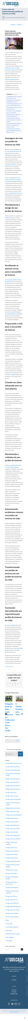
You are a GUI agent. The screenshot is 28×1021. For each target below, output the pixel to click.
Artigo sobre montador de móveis (13, 774)
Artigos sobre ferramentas (13, 839)
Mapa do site (14, 993)
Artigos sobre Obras (11, 873)
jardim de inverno (12, 164)
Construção (9, 923)
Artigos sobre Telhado (12, 913)
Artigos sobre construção (13, 808)
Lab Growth (16, 1012)
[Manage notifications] (24, 1018)
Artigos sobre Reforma (12, 903)
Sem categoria (10, 937)
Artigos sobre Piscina (12, 899)
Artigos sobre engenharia (13, 835)
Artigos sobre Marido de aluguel (12, 865)
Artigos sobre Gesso (11, 847)
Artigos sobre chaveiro (12, 796)
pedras (14, 374)
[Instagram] (16, 1004)
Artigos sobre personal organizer (12, 892)
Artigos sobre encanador (13, 828)
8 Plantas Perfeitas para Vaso (19, 709)
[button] (6, 714)
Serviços (14, 990)
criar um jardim (11, 625)
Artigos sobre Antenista (12, 782)
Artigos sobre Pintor (11, 896)
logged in (17, 740)
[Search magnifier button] (20, 753)
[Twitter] (12, 1004)
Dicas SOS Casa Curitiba (13, 934)
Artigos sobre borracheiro (13, 789)
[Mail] (19, 1004)
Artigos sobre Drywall (12, 821)
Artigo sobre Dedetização (13, 770)
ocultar (14, 94)
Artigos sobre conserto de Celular (13, 803)
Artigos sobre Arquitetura (13, 785)
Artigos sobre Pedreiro (12, 887)
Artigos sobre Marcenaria (13, 861)
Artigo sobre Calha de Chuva (14, 763)
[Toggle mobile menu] (25, 2)
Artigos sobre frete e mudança (11, 843)
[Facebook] (9, 1004)
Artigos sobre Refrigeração (13, 906)
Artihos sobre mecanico (12, 917)
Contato (14, 980)
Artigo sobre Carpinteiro (13, 766)
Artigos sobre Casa (11, 792)
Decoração (9, 930)
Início (3, 16)
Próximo (19, 24)
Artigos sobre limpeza (12, 858)
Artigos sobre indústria (12, 851)
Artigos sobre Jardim (9, 666)
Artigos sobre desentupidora (14, 815)
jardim (7, 218)
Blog (7, 920)
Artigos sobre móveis (12, 870)
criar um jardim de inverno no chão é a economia (13, 179)
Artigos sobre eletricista (12, 825)
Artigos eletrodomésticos (13, 779)
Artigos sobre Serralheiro (13, 910)
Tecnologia (9, 940)
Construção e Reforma (12, 927)
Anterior (13, 24)
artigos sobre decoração (12, 811)
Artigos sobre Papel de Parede (12, 878)
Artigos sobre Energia (12, 832)
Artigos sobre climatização (13, 799)
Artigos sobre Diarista (12, 818)
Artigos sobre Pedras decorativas (12, 883)
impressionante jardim (11, 79)
